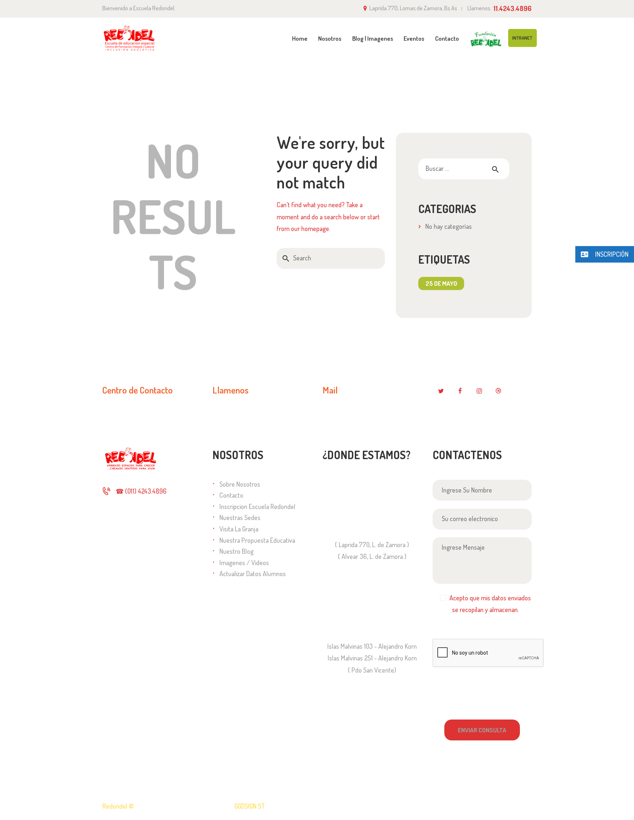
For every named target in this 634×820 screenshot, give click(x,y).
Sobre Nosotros (239, 484)
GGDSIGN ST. (250, 806)
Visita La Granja (238, 529)
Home (440, 73)
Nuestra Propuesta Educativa (257, 540)
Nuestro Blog (236, 551)
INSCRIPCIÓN (611, 254)
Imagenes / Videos (244, 563)
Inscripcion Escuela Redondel (257, 506)
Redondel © (118, 806)
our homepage (310, 228)
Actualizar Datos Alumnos (252, 574)
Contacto (231, 495)
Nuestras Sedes (239, 517)
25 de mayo (441, 283)
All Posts (468, 73)
